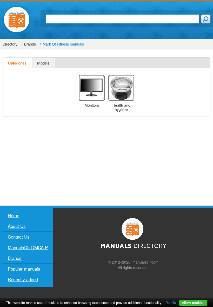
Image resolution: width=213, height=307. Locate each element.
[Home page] (16, 19)
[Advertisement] (106, 161)
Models (43, 63)
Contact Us (19, 236)
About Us (17, 226)
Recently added (23, 279)
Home (13, 215)
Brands (15, 258)
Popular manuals (24, 268)
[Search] (205, 19)
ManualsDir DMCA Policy (30, 247)
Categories (17, 63)
